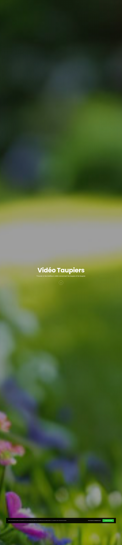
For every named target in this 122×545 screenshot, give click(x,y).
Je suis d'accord (108, 520)
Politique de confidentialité (94, 520)
